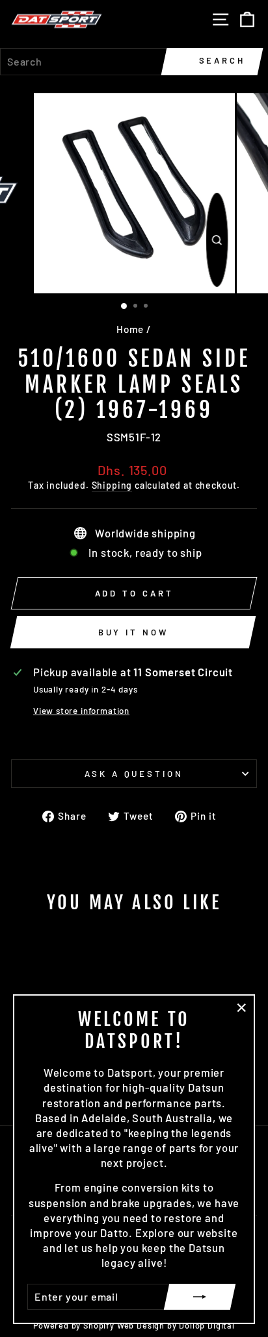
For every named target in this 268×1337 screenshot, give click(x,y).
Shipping (112, 485)
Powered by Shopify (73, 1325)
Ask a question (134, 773)
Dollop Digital (207, 1325)
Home (130, 329)
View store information (81, 710)
